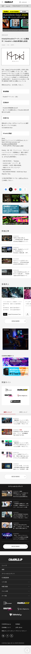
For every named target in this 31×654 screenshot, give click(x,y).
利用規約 (18, 624)
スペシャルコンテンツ (8, 573)
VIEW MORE (16, 321)
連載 (3, 569)
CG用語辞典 (5, 577)
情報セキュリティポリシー (8, 631)
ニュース (8, 6)
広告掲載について (6, 627)
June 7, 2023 (19, 145)
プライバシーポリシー (21, 631)
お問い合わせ (19, 627)
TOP (3, 6)
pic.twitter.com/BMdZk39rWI (9, 144)
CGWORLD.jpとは (6, 624)
